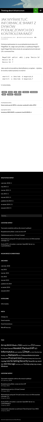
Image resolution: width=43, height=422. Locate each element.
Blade (14, 345)
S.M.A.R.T (10, 94)
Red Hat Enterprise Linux (30, 358)
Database (38, 345)
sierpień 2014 (5, 208)
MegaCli (26, 92)
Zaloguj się (4, 317)
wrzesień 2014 (5, 204)
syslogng (38, 364)
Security (24, 360)
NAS (7, 355)
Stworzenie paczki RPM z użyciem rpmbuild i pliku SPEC (18, 104)
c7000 (19, 345)
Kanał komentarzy (6, 324)
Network (13, 354)
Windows (4, 366)
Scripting (15, 360)
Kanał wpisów (5, 320)
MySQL (3, 355)
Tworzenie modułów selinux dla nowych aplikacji (16, 228)
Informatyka (5, 304)
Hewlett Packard (22, 348)
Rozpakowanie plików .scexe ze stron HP (13, 231)
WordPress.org (5, 327)
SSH (6, 364)
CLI (15, 92)
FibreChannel (8, 348)
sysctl (22, 364)
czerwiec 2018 (5, 183)
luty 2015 (4, 194)
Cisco (29, 345)
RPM (39, 358)
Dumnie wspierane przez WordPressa (11, 419)
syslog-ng (32, 364)
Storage (17, 94)
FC (2, 348)
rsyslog (3, 361)
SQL (2, 364)
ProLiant (12, 358)
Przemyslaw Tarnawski (25, 37)
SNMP (40, 361)
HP (32, 348)
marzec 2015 (5, 190)
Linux (26, 351)
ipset (15, 352)
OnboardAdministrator (30, 355)
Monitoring (38, 352)
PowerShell (4, 358)
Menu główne (40, 10)
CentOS (24, 345)
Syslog (26, 364)
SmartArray (32, 361)
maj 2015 (4, 186)
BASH (10, 92)
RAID (4, 94)
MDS (33, 352)
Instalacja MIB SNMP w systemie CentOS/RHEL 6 (16, 111)
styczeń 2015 (5, 197)
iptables (20, 352)
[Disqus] (21, 144)
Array (4, 92)
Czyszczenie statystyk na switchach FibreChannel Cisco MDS (20, 409)
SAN (8, 361)
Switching (18, 364)
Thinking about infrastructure (12, 10)
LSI (20, 92)
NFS (19, 355)
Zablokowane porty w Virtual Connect (13, 235)
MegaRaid (34, 92)
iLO (35, 348)
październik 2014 (6, 201)
